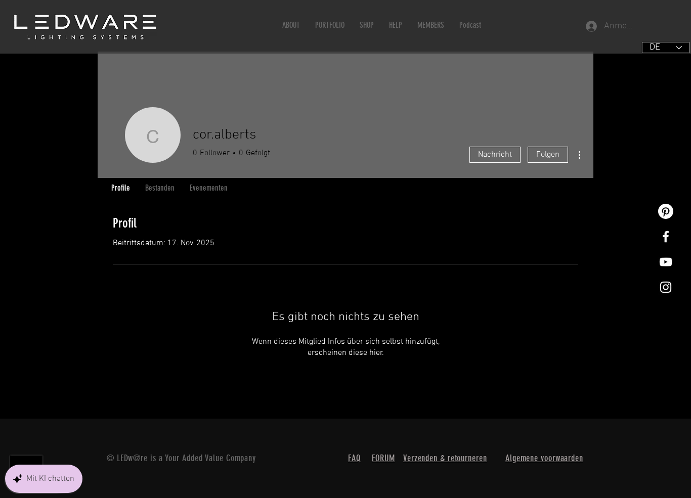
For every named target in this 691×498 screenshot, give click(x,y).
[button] (291, 25)
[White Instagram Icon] (665, 287)
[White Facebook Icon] (665, 236)
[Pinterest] (665, 211)
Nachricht (495, 155)
